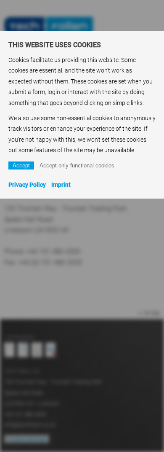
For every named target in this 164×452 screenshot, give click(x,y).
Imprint (61, 184)
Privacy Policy (27, 184)
